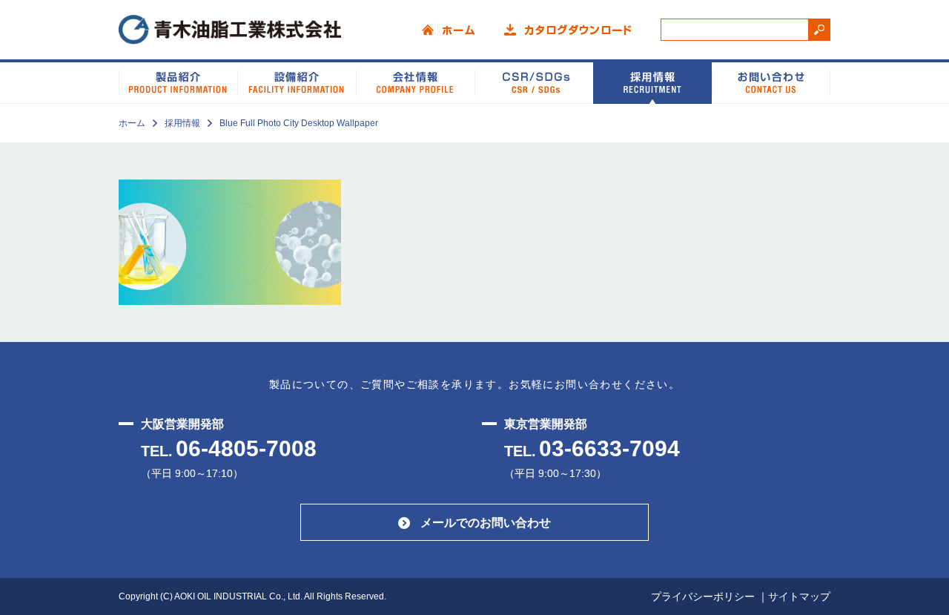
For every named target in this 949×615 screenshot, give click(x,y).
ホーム (448, 29)
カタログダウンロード (567, 29)
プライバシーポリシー (703, 596)
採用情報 (652, 81)
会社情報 (415, 81)
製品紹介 (178, 81)
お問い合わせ (771, 81)
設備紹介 (296, 81)
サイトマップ (799, 596)
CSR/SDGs (533, 81)
